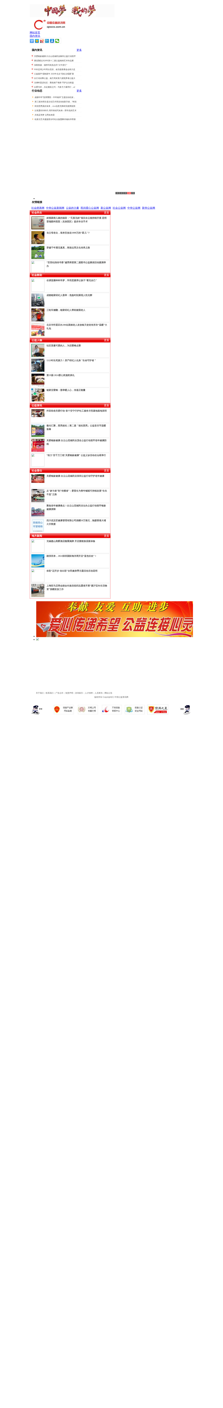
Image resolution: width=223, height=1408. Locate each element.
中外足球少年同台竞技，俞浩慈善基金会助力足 (54, 69)
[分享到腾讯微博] (47, 41)
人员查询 (99, 693)
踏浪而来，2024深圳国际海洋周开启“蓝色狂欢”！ (72, 556)
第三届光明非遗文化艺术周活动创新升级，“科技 (56, 102)
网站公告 (108, 693)
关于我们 (40, 693)
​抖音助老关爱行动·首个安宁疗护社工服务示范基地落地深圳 (77, 411)
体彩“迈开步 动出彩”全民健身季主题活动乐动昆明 (72, 571)
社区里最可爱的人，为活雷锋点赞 (64, 345)
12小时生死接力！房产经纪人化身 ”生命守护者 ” (71, 360)
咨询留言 (79, 693)
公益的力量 (72, 207)
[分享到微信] (57, 41)
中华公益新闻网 (55, 207)
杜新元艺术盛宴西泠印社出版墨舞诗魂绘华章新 (55, 119)
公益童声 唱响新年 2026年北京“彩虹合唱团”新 (54, 74)
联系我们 (50, 693)
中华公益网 (133, 207)
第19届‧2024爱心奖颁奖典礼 (61, 375)
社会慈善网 (37, 207)
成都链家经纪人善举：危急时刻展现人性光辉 (69, 295)
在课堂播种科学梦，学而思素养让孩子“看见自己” (72, 280)
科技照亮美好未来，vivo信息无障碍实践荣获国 (55, 106)
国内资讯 (35, 36)
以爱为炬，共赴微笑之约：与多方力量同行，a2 (54, 87)
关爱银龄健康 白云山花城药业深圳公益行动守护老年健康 (75, 476)
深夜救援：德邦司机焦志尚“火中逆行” (50, 65)
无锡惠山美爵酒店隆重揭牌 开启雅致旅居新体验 (71, 541)
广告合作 (59, 693)
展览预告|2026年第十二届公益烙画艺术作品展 (54, 60)
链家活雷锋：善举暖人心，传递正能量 (66, 390)
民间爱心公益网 (90, 207)
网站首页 (35, 32)
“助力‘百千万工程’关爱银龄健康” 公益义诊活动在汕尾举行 (76, 455)
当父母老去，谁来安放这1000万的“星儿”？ (68, 233)
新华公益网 (148, 207)
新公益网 (106, 207)
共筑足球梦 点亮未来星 (45, 115)
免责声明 (69, 693)
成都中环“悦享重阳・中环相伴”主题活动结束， (55, 97)
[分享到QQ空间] (37, 41)
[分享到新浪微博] (42, 41)
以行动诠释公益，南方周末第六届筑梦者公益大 (54, 78)
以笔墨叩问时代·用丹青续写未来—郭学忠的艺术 (55, 110)
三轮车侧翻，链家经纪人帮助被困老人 (66, 310)
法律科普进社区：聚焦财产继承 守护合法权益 (54, 82)
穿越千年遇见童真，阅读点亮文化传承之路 (68, 247)
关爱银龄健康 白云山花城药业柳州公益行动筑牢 (55, 56)
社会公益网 (119, 207)
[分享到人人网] (52, 41)
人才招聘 (89, 693)
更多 (79, 50)
